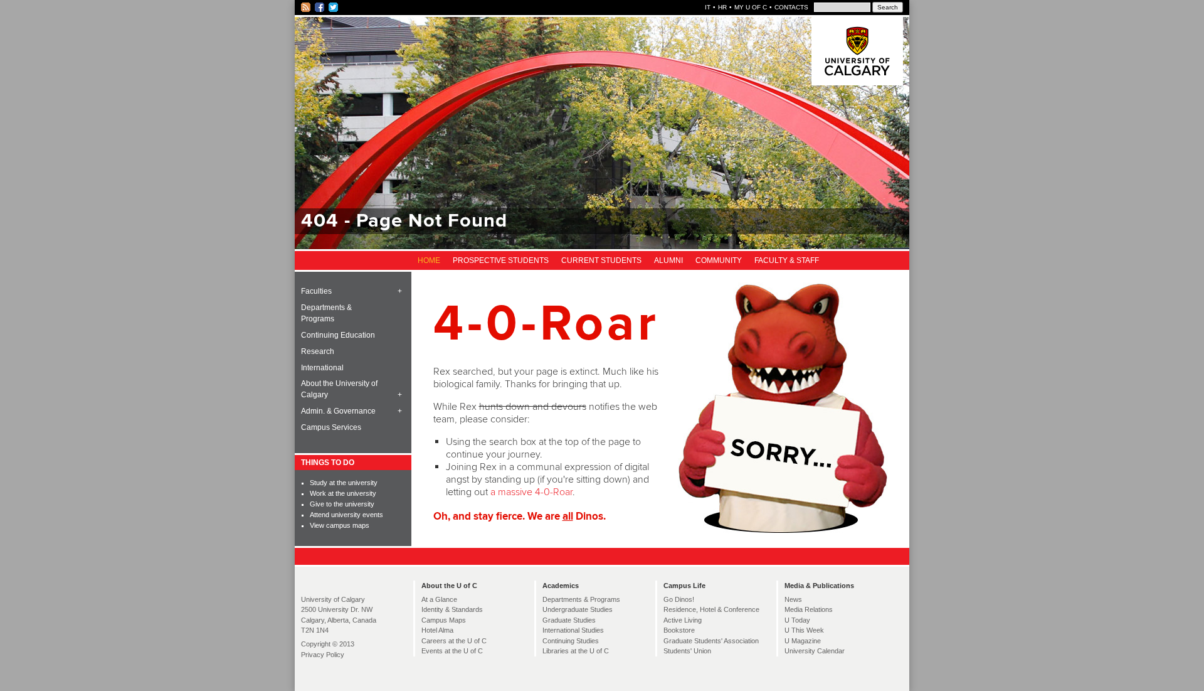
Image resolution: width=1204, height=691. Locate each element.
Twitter (334, 7)
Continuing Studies (570, 641)
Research (317, 351)
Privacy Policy (322, 654)
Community (718, 260)
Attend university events (346, 514)
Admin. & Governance (338, 411)
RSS (306, 7)
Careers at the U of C (454, 641)
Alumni (668, 260)
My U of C (750, 7)
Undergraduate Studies (577, 609)
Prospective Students (501, 260)
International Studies (573, 630)
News (793, 599)
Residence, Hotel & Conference (711, 609)
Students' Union (687, 651)
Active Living (682, 620)
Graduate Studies (569, 620)
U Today (797, 620)
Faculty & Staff (786, 260)
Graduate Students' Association (711, 641)
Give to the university (342, 504)
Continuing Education (338, 335)
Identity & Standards (452, 609)
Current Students (601, 260)
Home (429, 260)
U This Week (804, 630)
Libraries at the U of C (575, 651)
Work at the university (343, 493)
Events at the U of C (452, 651)
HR (722, 7)
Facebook (320, 7)
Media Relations (808, 609)
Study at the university (344, 482)
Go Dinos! (678, 599)
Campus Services (331, 427)
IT (707, 7)
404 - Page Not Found (404, 221)
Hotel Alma (437, 630)
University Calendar (814, 651)
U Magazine (802, 641)
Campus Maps (443, 620)
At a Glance (439, 599)
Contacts (791, 7)
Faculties (316, 291)
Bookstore (679, 630)
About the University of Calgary (339, 389)
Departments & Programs (326, 313)
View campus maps (339, 525)
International (322, 367)
